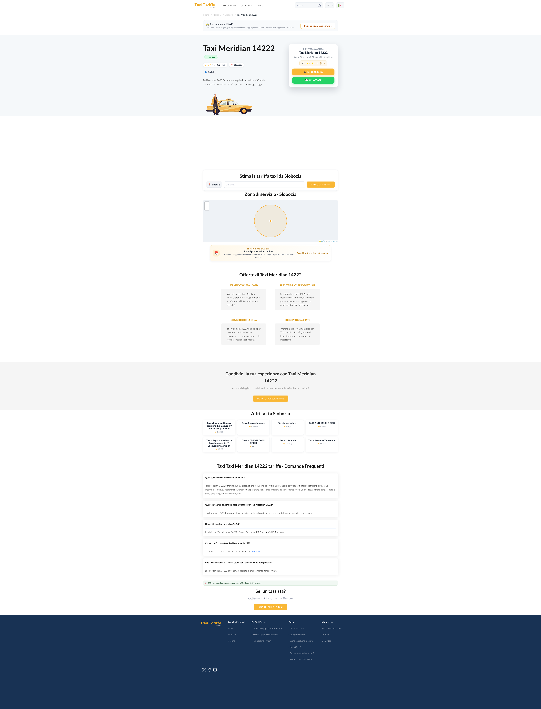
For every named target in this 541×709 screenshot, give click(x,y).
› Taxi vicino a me (296, 628)
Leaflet (323, 241)
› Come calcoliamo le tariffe (301, 640)
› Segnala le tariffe (297, 634)
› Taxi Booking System (261, 640)
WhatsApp (313, 80)
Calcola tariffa (320, 184)
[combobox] (264, 185)
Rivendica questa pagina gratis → (317, 26)
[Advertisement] (270, 145)
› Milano (232, 634)
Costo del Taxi (247, 5)
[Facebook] (209, 669)
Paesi (260, 5)
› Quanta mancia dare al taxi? (301, 653)
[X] (204, 669)
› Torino (231, 640)
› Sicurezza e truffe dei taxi (300, 659)
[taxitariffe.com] (205, 5)
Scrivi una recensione (270, 398)
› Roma (231, 628)
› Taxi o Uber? (295, 647)
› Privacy (325, 634)
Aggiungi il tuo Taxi (271, 607)
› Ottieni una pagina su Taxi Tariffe (266, 628)
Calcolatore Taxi (228, 5)
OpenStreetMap (332, 241)
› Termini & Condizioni (331, 628)
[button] (207, 204)
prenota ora (256, 551)
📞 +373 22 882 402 (313, 72)
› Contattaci (326, 640)
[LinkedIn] (215, 669)
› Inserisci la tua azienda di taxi (264, 634)
